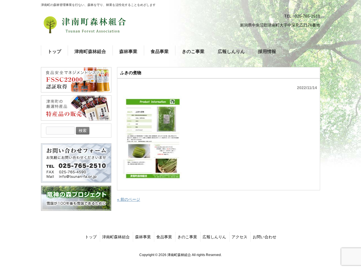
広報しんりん (214, 237)
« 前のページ (128, 199)
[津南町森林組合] (84, 25)
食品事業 (164, 237)
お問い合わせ (264, 237)
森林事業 (143, 237)
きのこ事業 (187, 237)
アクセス (239, 237)
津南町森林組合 (116, 237)
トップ (91, 237)
